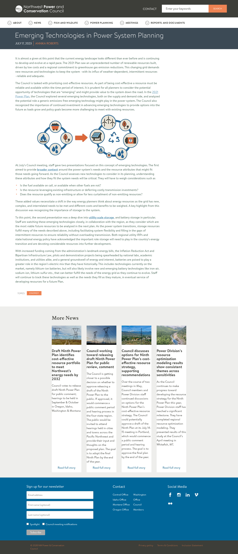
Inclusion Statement (192, 545)
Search (217, 8)
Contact (150, 9)
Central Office (120, 494)
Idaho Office (119, 499)
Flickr (170, 503)
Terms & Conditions (167, 545)
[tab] (14, 22)
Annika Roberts (47, 43)
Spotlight (34, 524)
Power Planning (101, 23)
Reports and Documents (168, 23)
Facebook (170, 494)
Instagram (179, 494)
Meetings (132, 23)
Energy (34, 293)
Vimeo (196, 494)
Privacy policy (146, 545)
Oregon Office (121, 509)
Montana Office (121, 504)
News (37, 23)
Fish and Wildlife (66, 23)
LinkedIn (187, 494)
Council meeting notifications (61, 524)
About (17, 23)
